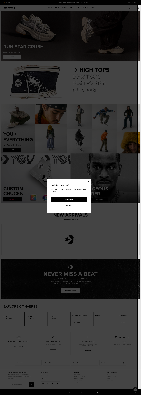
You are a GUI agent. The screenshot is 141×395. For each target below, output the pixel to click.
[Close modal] (89, 181)
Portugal (68, 205)
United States (69, 199)
